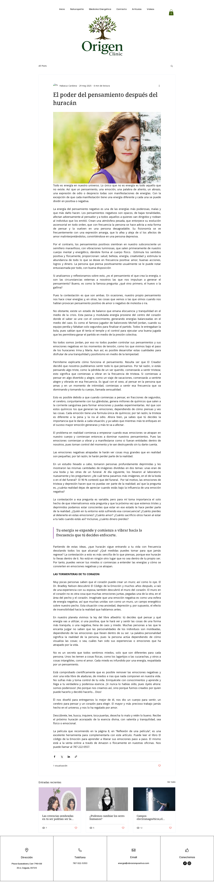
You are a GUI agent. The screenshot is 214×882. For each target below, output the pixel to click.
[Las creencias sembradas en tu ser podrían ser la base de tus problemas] (60, 799)
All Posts (43, 65)
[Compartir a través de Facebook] (54, 756)
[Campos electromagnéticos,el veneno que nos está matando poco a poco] (154, 799)
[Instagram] (189, 863)
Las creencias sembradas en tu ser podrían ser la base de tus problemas (57, 817)
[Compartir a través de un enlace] (76, 756)
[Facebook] (185, 863)
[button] (171, 12)
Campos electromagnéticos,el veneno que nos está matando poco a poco (150, 817)
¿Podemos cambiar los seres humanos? (107, 817)
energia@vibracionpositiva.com (133, 863)
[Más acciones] (159, 86)
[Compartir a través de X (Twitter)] (61, 756)
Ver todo (171, 782)
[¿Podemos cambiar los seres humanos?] (107, 799)
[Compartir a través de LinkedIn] (68, 756)
